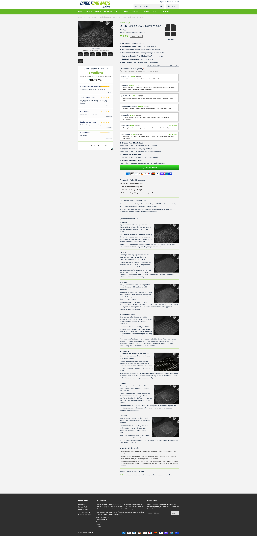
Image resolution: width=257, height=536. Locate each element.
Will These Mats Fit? (153, 66)
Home (80, 12)
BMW (97, 12)
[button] (85, 145)
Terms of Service (84, 512)
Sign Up (174, 513)
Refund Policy (83, 509)
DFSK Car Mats (91, 17)
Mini (125, 12)
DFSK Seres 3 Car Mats (107, 17)
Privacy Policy (83, 507)
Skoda (145, 12)
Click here (123, 475)
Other (165, 12)
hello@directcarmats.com (113, 514)
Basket (174, 6)
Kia (117, 12)
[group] (95, 90)
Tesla (155, 12)
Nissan (135, 12)
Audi (88, 12)
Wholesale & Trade (85, 515)
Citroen (107, 12)
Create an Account (173, 2)
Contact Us (82, 504)
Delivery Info (175, 66)
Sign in (162, 2)
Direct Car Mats (88, 532)
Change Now (141, 32)
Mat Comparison (165, 66)
